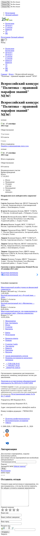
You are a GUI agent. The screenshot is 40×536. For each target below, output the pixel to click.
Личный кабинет (11, 15)
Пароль (3, 464)
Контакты (9, 329)
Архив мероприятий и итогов (16, 356)
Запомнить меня (7, 466)
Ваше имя (4, 513)
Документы (9, 346)
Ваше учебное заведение (10, 517)
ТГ (6, 31)
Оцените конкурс (7, 507)
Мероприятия (10, 321)
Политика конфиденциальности (17, 419)
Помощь (8, 340)
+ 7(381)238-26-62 (13, 364)
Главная (4, 74)
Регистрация (10, 13)
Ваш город (5, 521)
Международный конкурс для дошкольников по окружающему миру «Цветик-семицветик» (19, 312)
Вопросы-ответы (11, 338)
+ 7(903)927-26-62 (13, 366)
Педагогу (8, 25)
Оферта (8, 423)
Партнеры (9, 350)
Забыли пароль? (20, 466)
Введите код (5, 526)
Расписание (9, 23)
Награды (8, 352)
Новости (8, 29)
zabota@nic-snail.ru (13, 367)
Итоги (11, 74)
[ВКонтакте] (7, 432)
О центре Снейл (11, 344)
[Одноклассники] (7, 436)
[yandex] (2, 475)
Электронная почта (8, 462)
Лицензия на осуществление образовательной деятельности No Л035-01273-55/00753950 (18, 382)
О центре (8, 27)
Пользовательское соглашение (16, 421)
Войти (7, 333)
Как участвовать (11, 323)
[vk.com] (4, 475)
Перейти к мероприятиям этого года (15, 146)
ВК (6, 33)
